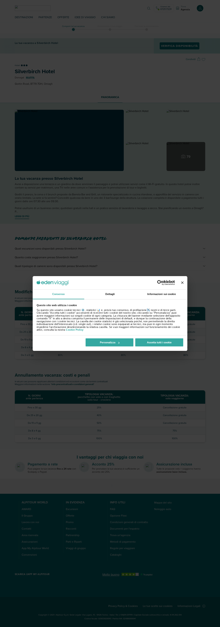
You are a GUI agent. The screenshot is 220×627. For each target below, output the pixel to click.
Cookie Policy (75, 329)
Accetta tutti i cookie (159, 342)
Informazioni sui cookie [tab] (161, 294)
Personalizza (107, 342)
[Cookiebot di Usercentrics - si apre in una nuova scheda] (160, 282)
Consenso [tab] (58, 294)
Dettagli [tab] (110, 294)
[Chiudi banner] (182, 283)
